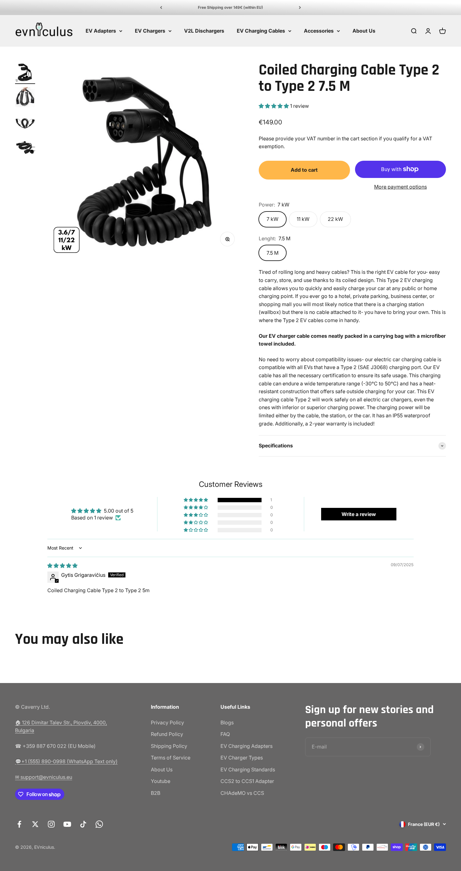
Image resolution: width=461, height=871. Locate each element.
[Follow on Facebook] (19, 824)
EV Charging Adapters (246, 746)
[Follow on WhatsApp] (99, 824)
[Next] (300, 7)
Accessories (319, 31)
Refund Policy (167, 734)
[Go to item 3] (25, 123)
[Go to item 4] (25, 148)
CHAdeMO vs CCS (242, 793)
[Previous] (161, 7)
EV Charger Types (241, 757)
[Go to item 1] (25, 73)
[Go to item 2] (25, 98)
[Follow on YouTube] (67, 824)
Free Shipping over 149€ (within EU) (230, 7)
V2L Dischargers (204, 31)
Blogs (227, 722)
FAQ (225, 734)
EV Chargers (150, 31)
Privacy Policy (167, 722)
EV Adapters (101, 31)
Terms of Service (170, 757)
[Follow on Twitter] (35, 824)
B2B (155, 793)
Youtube (160, 781)
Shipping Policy (169, 746)
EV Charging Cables (261, 31)
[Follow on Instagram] (51, 824)
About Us (363, 31)
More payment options (400, 187)
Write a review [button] (359, 514)
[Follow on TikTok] (83, 824)
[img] (62, 565)
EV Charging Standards (247, 769)
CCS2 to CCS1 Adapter (247, 781)
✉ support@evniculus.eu (43, 777)
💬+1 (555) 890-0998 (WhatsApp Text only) (66, 761)
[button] (274, 106)
